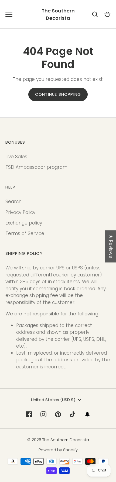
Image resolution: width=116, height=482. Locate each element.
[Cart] (107, 14)
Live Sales (16, 156)
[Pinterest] (58, 414)
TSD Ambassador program (36, 167)
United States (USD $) (53, 399)
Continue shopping (58, 94)
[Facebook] (29, 414)
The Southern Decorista (58, 14)
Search (13, 201)
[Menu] (9, 14)
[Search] (95, 14)
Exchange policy (23, 223)
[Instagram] (43, 414)
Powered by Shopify (58, 450)
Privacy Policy (20, 212)
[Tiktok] (73, 414)
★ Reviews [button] (111, 246)
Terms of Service (24, 233)
